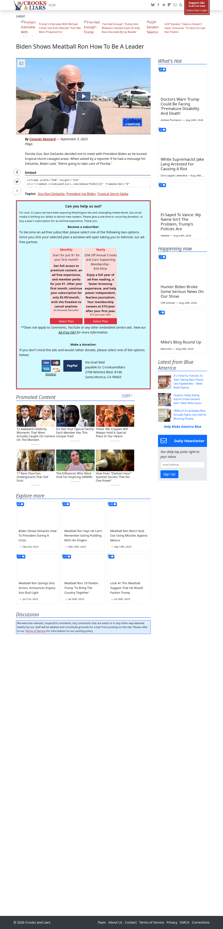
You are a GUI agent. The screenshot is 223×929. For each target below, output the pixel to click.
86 (19, 504)
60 (64, 504)
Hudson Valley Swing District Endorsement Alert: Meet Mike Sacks (187, 399)
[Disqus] (83, 766)
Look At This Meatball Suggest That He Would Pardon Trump (126, 588)
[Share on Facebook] (17, 172)
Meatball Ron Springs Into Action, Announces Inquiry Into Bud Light (37, 588)
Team (102, 922)
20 (161, 129)
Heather (165, 235)
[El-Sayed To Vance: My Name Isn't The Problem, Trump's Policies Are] (182, 196)
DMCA (184, 922)
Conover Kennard (42, 139)
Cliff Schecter (168, 302)
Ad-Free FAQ (67, 332)
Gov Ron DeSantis (51, 193)
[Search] (181, 5)
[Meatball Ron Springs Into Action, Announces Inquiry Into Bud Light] (37, 566)
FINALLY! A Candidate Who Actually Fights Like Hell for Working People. (190, 414)
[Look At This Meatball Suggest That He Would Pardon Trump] (129, 566)
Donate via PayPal (72, 366)
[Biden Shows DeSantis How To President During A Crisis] (37, 514)
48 (161, 69)
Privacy (172, 922)
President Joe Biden (81, 193)
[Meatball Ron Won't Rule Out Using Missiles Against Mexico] (129, 514)
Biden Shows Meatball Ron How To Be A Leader (80, 46)
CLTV (52, 5)
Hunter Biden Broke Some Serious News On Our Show (182, 291)
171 (20, 556)
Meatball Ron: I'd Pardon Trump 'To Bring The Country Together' (81, 588)
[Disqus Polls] (83, 679)
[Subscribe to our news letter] (175, 5)
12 (161, 257)
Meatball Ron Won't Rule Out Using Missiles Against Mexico (129, 535)
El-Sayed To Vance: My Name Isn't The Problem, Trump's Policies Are (181, 221)
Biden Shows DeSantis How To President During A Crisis (37, 535)
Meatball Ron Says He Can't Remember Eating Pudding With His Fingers (83, 535)
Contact (131, 922)
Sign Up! (169, 474)
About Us (115, 922)
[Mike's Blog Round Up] (182, 323)
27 (161, 185)
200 (111, 504)
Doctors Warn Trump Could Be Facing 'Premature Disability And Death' (180, 106)
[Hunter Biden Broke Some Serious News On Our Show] (182, 268)
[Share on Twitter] (17, 181)
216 (65, 556)
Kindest (50, 374)
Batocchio (166, 348)
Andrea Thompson (171, 120)
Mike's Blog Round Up (181, 342)
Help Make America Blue (182, 426)
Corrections (200, 922)
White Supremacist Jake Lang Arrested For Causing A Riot (182, 163)
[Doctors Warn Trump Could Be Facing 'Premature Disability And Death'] (182, 80)
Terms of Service (35, 631)
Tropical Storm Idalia (112, 193)
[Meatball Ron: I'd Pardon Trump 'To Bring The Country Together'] (83, 566)
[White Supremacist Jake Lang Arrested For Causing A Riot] (182, 141)
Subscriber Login (196, 10)
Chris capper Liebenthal (174, 175)
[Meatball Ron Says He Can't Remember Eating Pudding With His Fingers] (83, 514)
